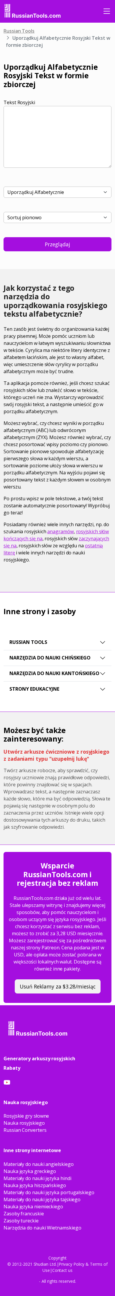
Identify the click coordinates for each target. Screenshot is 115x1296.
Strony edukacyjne (34, 689)
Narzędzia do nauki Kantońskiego (54, 673)
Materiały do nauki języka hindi (37, 1178)
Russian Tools (19, 31)
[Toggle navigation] (106, 11)
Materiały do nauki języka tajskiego (42, 1199)
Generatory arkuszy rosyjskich (39, 1058)
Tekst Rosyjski (19, 102)
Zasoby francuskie (24, 1213)
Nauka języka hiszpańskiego (35, 1185)
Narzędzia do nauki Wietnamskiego (42, 1227)
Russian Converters (25, 1130)
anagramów (60, 531)
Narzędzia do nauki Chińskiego (50, 657)
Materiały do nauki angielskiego (39, 1164)
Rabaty (12, 1068)
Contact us (62, 1270)
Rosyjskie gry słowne (26, 1116)
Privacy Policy (71, 1264)
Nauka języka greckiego (30, 1171)
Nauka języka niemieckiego (33, 1206)
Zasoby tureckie (21, 1220)
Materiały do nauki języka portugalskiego (49, 1192)
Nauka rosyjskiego (24, 1123)
